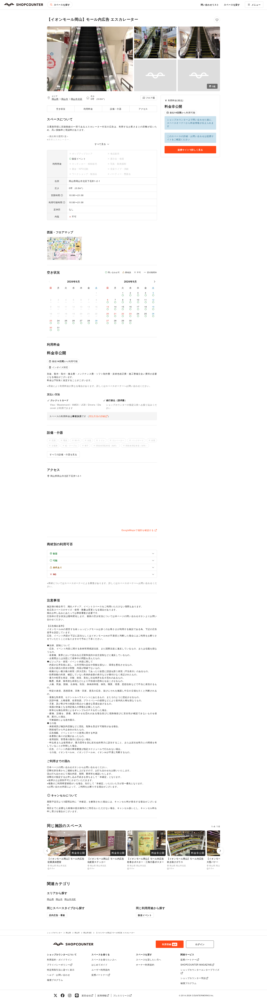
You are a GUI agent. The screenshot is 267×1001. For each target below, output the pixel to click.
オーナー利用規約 (145, 964)
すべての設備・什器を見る (63, 454)
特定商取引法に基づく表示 (60, 969)
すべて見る (101, 143)
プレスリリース (121, 995)
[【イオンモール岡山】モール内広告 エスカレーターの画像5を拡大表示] (199, 75)
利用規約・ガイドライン (59, 959)
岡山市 (64, 98)
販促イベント (145, 915)
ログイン (199, 944)
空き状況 (60, 108)
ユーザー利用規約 (100, 969)
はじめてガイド (99, 964)
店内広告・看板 (57, 915)
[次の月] (154, 281)
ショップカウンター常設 (193, 978)
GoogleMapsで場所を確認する (137, 530)
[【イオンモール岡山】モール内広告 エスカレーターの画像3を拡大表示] (199, 42)
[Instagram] (69, 995)
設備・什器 (115, 108)
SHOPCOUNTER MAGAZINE (196, 964)
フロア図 (150, 97)
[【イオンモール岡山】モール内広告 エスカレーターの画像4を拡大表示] (155, 75)
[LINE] (76, 995)
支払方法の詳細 (97, 416)
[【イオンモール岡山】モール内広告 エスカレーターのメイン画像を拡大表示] (90, 59)
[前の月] (49, 281)
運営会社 (86, 995)
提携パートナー (99, 974)
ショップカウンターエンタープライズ (199, 969)
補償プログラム (55, 979)
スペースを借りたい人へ (104, 959)
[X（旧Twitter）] (55, 995)
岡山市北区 (76, 98)
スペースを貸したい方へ (148, 959)
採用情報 (101, 995)
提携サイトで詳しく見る (190, 149)
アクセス (143, 108)
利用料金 (88, 108)
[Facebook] (62, 995)
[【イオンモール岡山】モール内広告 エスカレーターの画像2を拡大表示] (155, 42)
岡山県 (55, 98)
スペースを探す (62, 4)
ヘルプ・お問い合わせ (58, 974)
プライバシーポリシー (58, 964)
